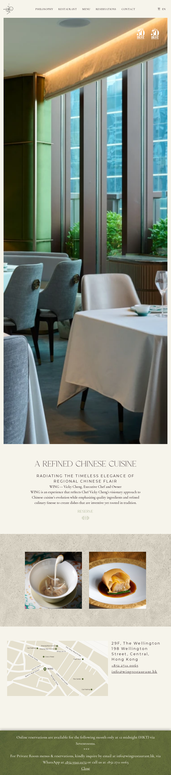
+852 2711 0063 (125, 665)
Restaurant (67, 9)
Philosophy (44, 9)
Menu (86, 9)
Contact (128, 9)
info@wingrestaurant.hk (134, 671)
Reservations (106, 9)
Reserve (86, 511)
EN (164, 9)
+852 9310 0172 (76, 762)
